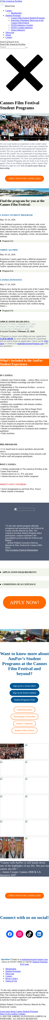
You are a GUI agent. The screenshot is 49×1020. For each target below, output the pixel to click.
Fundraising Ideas (24, 710)
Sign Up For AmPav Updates (12, 1014)
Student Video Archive (24, 730)
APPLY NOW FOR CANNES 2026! (24, 178)
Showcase (9, 974)
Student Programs (13, 971)
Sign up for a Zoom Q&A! (24, 686)
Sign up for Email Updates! (24, 693)
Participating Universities (24, 716)
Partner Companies (24, 723)
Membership (10, 969)
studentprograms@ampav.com (30, 343)
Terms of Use (11, 981)
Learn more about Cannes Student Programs (19, 1011)
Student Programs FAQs (24, 700)
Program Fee (7, 241)
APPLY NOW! (24, 602)
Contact (8, 976)
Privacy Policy (11, 978)
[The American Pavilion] (11, 1)
